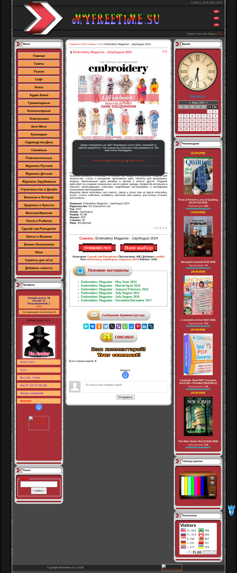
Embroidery (94, 259)
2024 (84, 44)
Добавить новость (39, 268)
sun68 (159, 256)
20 (198, 124)
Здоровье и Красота (39, 205)
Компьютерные (38, 111)
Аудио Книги (39, 95)
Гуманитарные (39, 103)
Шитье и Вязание (39, 236)
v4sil (39, 306)
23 (215, 124)
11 (186, 120)
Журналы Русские (39, 166)
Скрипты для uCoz (39, 260)
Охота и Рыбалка (39, 221)
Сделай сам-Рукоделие (39, 228)
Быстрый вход (117, 160)
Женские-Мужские (38, 213)
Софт (39, 79)
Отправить (125, 397)
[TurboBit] (98, 251)
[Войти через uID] (38, 407)
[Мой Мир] (131, 326)
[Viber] (118, 326)
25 (186, 129)
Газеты (39, 63)
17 (180, 124)
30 (215, 129)
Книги (39, 87)
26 (192, 129)
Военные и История (39, 197)
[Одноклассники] (99, 326)
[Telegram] (105, 326)
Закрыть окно (136, 160)
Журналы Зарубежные (39, 181)
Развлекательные (39, 158)
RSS (219, 33)
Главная (39, 56)
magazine (125, 259)
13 (198, 120)
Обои (39, 252)
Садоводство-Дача (39, 142)
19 (192, 124)
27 (198, 129)
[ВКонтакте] (92, 326)
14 (204, 120)
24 (180, 129)
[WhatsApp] (125, 326)
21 (204, 124)
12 (192, 120)
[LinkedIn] (144, 326)
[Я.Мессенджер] (86, 326)
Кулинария (39, 134)
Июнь (93, 44)
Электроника (39, 118)
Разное (39, 71)
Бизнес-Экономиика (39, 244)
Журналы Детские (38, 173)
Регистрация (100, 160)
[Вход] (216, 26)
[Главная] (216, 12)
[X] (112, 326)
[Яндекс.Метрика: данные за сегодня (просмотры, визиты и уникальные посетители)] (172, 567)
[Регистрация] (216, 19)
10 (180, 120)
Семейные (39, 150)
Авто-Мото (39, 126)
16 (215, 120)
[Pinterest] (138, 326)
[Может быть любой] (139, 251)
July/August (110, 259)
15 (209, 120)
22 (209, 124)
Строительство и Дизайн (39, 189)
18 (186, 124)
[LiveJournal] (151, 326)
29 (100, 44)
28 (204, 129)
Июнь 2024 (198, 102)
